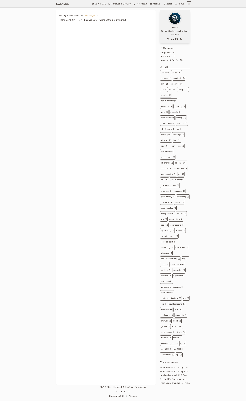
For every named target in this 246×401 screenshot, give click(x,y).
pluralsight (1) (178, 134)
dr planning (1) (167, 315)
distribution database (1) (171, 298)
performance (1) (167, 332)
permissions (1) (167, 292)
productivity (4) (167, 118)
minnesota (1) (166, 253)
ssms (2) (164, 112)
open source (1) (177, 146)
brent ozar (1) (166, 191)
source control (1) (168, 174)
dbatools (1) (166, 276)
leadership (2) (167, 151)
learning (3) (166, 134)
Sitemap (133, 396)
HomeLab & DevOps (120, 3)
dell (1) (186, 298)
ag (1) (182, 343)
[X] (169, 39)
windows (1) (166, 338)
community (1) (181, 315)
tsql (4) (185, 259)
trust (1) (164, 219)
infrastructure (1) (168, 129)
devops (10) (183, 89)
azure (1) (164, 146)
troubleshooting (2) (177, 304)
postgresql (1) (166, 202)
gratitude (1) (166, 321)
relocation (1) (180, 163)
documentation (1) (168, 208)
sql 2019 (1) (178, 349)
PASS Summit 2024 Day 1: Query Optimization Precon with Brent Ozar (175, 371)
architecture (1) (181, 247)
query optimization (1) (170, 185)
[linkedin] (173, 39)
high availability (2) (169, 101)
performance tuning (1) (170, 259)
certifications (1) (177, 225)
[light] (189, 3)
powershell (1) (179, 270)
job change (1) (167, 163)
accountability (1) (168, 157)
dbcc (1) (164, 264)
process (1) (181, 213)
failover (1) (179, 202)
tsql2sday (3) (166, 309)
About (180, 3)
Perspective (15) (167, 52)
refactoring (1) (167, 247)
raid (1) (164, 304)
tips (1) (179, 355)
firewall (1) (177, 338)
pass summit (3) (177, 180)
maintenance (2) (177, 264)
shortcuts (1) (175, 112)
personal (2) (166, 78)
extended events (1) (169, 236)
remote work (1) (167, 355)
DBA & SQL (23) (167, 56)
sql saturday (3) (167, 230)
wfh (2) (181, 174)
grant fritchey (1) (168, 197)
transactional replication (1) (172, 287)
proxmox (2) (182, 123)
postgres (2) (180, 191)
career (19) (176, 72)
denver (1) (180, 230)
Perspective (141, 3)
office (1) (164, 180)
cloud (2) (164, 84)
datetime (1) (177, 326)
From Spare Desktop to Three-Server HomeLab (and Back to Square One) (175, 383)
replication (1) (166, 281)
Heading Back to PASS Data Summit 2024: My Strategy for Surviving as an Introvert (175, 375)
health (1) (177, 321)
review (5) (165, 72)
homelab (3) (166, 95)
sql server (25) (177, 84)
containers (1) (166, 168)
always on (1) (166, 106)
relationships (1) (175, 219)
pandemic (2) (179, 78)
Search (168, 3)
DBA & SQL (100, 3)
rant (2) (172, 89)
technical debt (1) (168, 242)
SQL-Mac (63, 4)
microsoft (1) (166, 140)
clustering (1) (179, 106)
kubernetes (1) (181, 168)
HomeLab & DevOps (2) (171, 60)
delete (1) (181, 332)
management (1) (167, 213)
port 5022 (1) (166, 349)
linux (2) (176, 140)
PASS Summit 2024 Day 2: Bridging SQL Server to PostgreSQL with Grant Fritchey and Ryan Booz (175, 367)
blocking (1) (166, 270)
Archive (156, 3)
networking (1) (183, 197)
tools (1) (177, 309)
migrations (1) (178, 276)
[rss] (181, 39)
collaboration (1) (167, 123)
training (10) (181, 118)
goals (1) (164, 225)
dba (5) (164, 89)
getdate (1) (165, 326)
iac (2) (179, 129)
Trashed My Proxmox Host (173, 379)
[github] (177, 39)
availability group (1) (169, 343)
